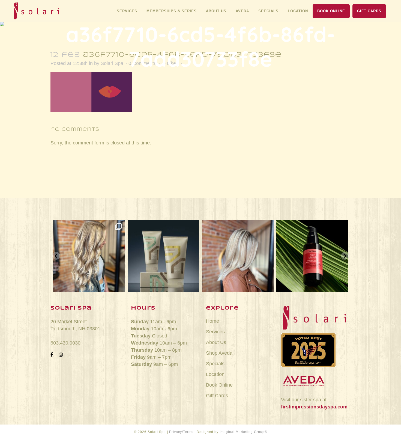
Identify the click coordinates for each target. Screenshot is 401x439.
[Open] (89, 256)
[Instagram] (118, 285)
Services (215, 331)
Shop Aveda (219, 353)
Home (212, 321)
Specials (215, 363)
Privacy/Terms (181, 432)
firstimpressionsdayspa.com (314, 407)
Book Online (219, 385)
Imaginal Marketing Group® (243, 432)
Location (215, 374)
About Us (216, 342)
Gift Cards (217, 395)
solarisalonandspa (89, 226)
